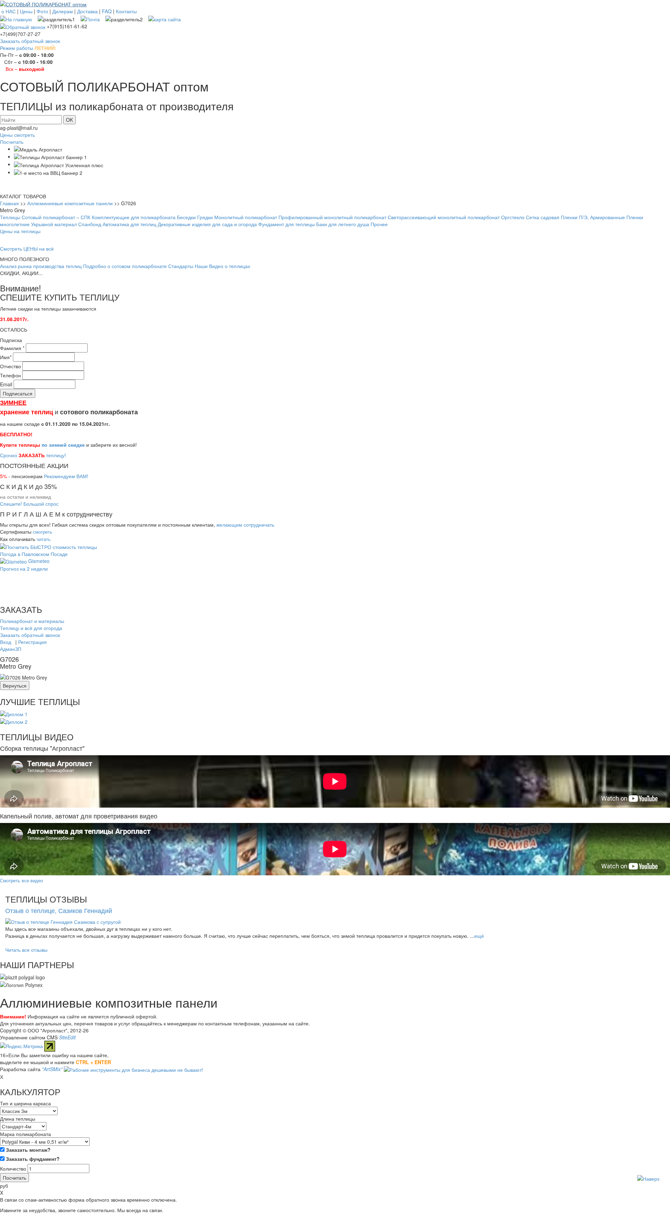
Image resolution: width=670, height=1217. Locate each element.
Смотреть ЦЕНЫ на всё (27, 248)
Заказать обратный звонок (30, 40)
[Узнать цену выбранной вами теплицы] (48, 545)
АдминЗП (10, 648)
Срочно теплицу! (33, 455)
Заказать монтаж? (28, 1149)
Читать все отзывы (26, 949)
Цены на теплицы (20, 231)
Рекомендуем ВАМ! (66, 476)
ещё (479, 935)
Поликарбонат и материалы (32, 620)
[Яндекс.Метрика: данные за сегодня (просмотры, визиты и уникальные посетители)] (21, 1045)
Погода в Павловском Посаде (34, 553)
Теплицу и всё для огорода (31, 627)
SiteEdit (67, 1037)
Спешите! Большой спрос (29, 503)
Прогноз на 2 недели (24, 568)
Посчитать (11, 141)
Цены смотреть (17, 134)
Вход (5, 641)
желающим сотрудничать (245, 524)
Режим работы (16, 47)
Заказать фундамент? (32, 1158)
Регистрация (32, 641)
